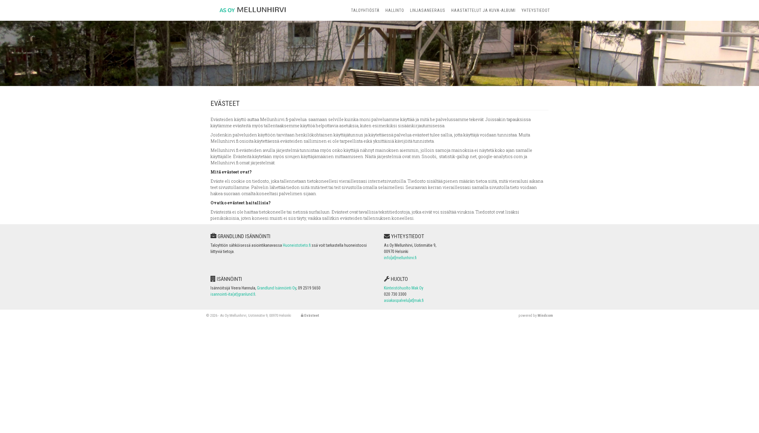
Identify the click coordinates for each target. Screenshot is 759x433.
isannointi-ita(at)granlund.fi (233, 294)
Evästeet (311, 315)
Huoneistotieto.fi (297, 245)
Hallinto (394, 10)
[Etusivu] (250, 9)
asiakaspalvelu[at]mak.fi (404, 300)
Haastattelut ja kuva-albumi (483, 10)
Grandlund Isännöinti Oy (276, 288)
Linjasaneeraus (427, 10)
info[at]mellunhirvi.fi (400, 257)
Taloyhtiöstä (365, 10)
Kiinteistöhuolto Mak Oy (403, 288)
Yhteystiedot (536, 10)
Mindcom (545, 315)
